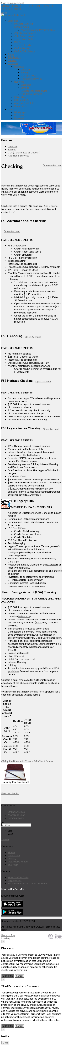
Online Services (16, 811)
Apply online (51, 205)
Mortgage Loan (16, 814)
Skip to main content (12, 2)
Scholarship (14, 57)
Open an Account (52, 165)
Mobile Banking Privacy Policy (38, 29)
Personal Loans (16, 817)
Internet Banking (23, 23)
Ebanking (13, 20)
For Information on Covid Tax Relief (27, 883)
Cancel (19, 976)
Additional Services (31, 78)
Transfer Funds (22, 44)
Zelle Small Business (25, 35)
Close (5, 1043)
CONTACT (18, 5)
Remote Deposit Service (34, 90)
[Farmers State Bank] (13, 15)
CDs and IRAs (28, 75)
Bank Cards (20, 105)
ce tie (27, 616)
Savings (25, 72)
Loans (11, 108)
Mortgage (20, 112)
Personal (19, 66)
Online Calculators (24, 51)
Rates (11, 54)
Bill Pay (18, 41)
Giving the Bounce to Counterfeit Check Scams (27, 761)
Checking (26, 69)
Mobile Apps (21, 26)
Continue (8, 975)
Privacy (12, 858)
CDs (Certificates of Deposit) (24, 152)
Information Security (12, 889)
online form (37, 691)
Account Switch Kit (24, 102)
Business (19, 81)
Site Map (13, 864)
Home (11, 852)
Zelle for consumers (25, 32)
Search (5, 839)
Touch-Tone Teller (24, 38)
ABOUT (6, 5)
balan (21, 616)
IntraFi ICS (20, 96)
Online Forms (21, 48)
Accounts (13, 63)
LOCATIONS (33, 5)
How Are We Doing (18, 877)
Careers (12, 60)
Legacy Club (14, 880)
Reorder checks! (10, 793)
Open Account (12, 231)
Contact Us (14, 855)
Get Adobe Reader (18, 861)
